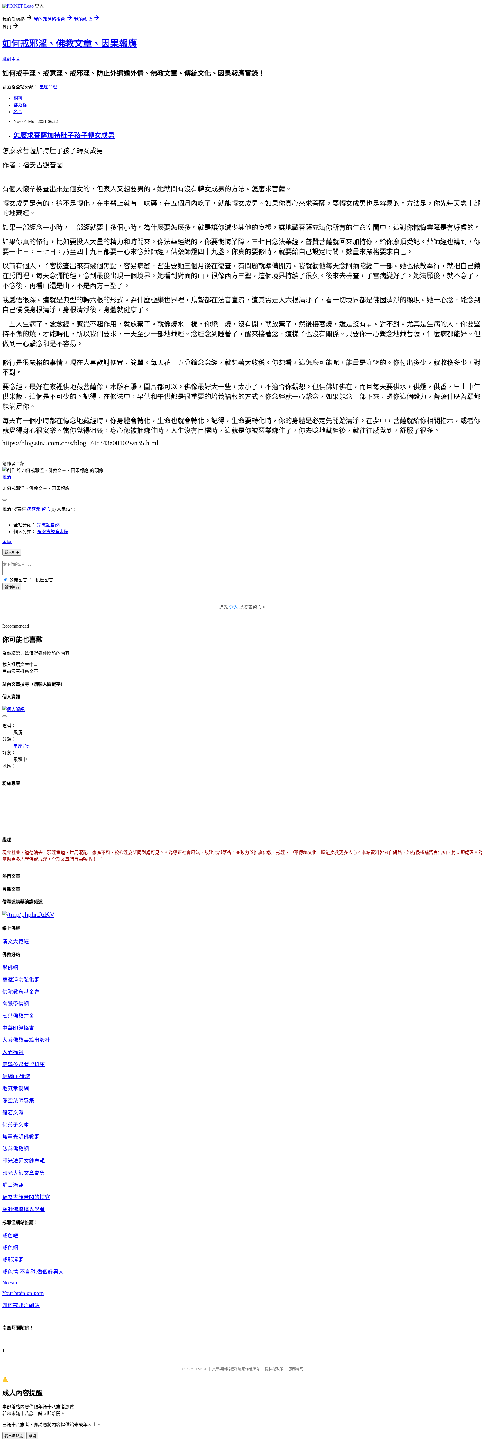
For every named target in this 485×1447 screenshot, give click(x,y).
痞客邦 (33, 509)
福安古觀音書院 (52, 531)
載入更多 (11, 552)
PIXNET (200, 1369)
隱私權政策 (274, 1369)
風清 (6, 477)
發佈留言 (11, 587)
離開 (32, 1436)
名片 (17, 111)
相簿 (17, 98)
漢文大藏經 (15, 941)
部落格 (20, 105)
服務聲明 (296, 1369)
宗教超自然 (48, 525)
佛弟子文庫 (15, 1125)
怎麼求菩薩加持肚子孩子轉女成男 (64, 135)
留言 (46, 509)
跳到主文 (11, 59)
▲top (7, 541)
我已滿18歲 (13, 1436)
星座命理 (48, 87)
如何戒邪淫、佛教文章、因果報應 (69, 43)
